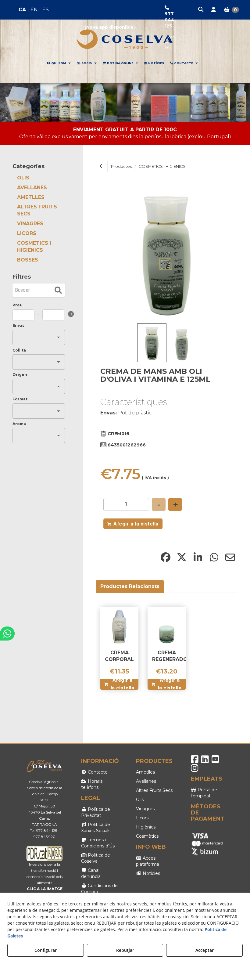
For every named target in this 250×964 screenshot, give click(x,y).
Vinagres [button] (145, 808)
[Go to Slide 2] (181, 344)
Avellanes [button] (146, 781)
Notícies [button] (150, 873)
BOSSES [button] (27, 260)
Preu (17, 305)
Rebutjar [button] (125, 950)
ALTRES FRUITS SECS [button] (37, 210)
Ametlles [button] (145, 772)
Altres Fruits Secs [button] (154, 790)
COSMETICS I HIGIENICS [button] (34, 246)
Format (19, 399)
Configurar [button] (45, 950)
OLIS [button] (23, 178)
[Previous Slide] (109, 254)
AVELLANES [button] (32, 187)
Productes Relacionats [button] (129, 586)
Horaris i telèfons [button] (93, 784)
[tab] (130, 586)
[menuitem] (33, 9)
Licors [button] (142, 818)
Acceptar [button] (204, 950)
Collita (19, 350)
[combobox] (34, 337)
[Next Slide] (224, 254)
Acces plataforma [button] (147, 861)
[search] (58, 290)
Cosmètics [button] (147, 836)
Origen (19, 374)
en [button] (34, 10)
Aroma (19, 423)
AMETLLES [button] (31, 197)
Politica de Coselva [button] (95, 858)
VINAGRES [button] (30, 223)
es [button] (45, 10)
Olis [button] (140, 799)
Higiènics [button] (145, 827)
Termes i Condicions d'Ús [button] (98, 843)
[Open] (58, 337)
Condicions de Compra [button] (99, 888)
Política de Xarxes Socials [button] (95, 827)
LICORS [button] (26, 233)
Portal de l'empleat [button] (204, 793)
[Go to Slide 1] (151, 342)
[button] (201, 10)
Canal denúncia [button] (91, 873)
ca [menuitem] (22, 10)
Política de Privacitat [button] (95, 812)
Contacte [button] (97, 772)
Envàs (18, 325)
